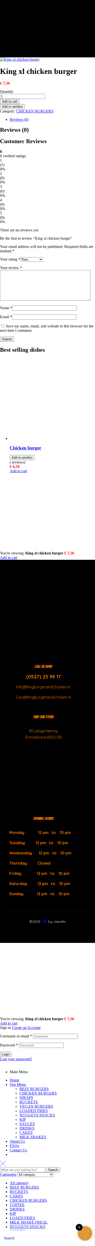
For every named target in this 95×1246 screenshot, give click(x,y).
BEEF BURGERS (34, 1089)
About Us (17, 1141)
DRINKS (26, 1128)
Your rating (10, 259)
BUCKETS (28, 1102)
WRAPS (26, 1098)
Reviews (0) (19, 119)
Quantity (6, 91)
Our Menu (18, 1084)
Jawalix (59, 921)
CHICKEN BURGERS (34, 111)
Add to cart (10, 101)
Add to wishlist (12, 106)
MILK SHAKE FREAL (29, 1222)
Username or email (16, 1036)
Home (14, 1080)
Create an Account (26, 1028)
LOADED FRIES (33, 1111)
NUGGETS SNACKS (37, 1115)
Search (53, 1170)
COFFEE (17, 1205)
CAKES (26, 1133)
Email (6, 317)
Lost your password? (16, 1059)
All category (19, 1183)
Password (9, 1045)
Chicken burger (25, 447)
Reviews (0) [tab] (14, 130)
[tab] (52, 119)
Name (6, 308)
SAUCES (27, 1124)
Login (6, 1054)
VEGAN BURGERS (36, 1106)
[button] (47, 50)
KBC (45, 921)
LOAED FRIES (22, 1218)
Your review (11, 268)
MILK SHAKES (32, 1137)
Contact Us (18, 1150)
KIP (22, 1119)
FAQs (14, 1146)
